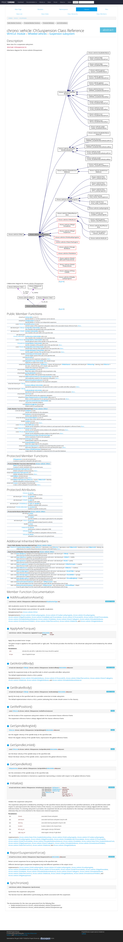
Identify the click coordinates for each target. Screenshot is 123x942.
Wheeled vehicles (37, 33)
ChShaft (22, 331)
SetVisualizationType (31, 435)
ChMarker (68, 568)
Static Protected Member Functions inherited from (31, 552)
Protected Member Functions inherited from (29, 464)
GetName (28, 411)
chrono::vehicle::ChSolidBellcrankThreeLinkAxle (47, 617)
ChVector (21, 324)
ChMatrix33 (21, 428)
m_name (30, 513)
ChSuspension (23, 18)
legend (61, 281)
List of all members (62, 23)
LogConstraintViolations (32, 401)
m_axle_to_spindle (33, 503)
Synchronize (29, 357)
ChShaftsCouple (70, 564)
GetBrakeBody (29, 390)
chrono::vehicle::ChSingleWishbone (92, 621)
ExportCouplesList (22, 564)
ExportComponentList (32, 446)
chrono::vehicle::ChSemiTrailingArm (68, 619)
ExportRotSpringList (22, 575)
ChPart (15, 465)
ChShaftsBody (23, 503)
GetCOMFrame (29, 425)
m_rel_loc (31, 493)
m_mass (30, 524)
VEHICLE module (16, 33)
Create (15, 483)
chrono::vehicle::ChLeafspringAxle (84, 615)
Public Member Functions (14, 23)
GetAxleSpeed (29, 354)
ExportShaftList (21, 557)
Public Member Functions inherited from (28, 409)
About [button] (62, 2)
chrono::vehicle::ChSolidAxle (47, 619)
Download (21, 2)
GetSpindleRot (29, 343)
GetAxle (27, 331)
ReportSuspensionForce (32, 397)
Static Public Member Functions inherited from (30, 545)
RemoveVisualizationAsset (24, 585)
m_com (30, 531)
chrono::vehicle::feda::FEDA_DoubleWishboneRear (35, 837)
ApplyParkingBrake (31, 404)
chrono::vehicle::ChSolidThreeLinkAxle (96, 617)
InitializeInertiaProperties (21, 469)
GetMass (28, 421)
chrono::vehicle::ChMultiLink (68, 621)
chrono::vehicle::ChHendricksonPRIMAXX (21, 621)
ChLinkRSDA (70, 575)
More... (80, 326)
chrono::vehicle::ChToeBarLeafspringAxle (59, 615)
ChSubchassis (66, 364)
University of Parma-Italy (20, 935)
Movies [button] (41, 2)
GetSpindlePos (29, 340)
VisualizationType (46, 376)
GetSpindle (28, 328)
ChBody (22, 328)
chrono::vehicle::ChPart (40, 409)
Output (27, 449)
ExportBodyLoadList (22, 578)
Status (69, 2)
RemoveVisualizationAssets (33, 380)
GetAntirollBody (30, 385)
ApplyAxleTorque (30, 361)
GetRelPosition (29, 324)
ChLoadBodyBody (72, 578)
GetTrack (28, 394)
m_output (31, 517)
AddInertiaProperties (19, 479)
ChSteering (90, 364)
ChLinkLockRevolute (18, 336)
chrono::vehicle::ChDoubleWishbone (91, 619)
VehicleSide (36, 328)
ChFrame (21, 425)
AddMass (16, 476)
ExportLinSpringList (22, 571)
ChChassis (44, 364)
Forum (55, 2)
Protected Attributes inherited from (26, 511)
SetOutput (28, 439)
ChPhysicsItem (47, 582)
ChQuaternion (21, 343)
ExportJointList (21, 561)
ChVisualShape (69, 585)
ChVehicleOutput (35, 449)
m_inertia (31, 527)
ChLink (66, 561)
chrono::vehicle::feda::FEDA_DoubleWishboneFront (97, 841)
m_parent (31, 520)
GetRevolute (29, 336)
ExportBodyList (21, 553)
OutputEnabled (30, 442)
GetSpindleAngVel (30, 350)
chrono (10, 18)
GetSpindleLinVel (30, 347)
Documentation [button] (31, 2)
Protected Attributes (48, 23)
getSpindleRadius (30, 369)
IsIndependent (29, 321)
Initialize (28, 364)
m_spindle (31, 496)
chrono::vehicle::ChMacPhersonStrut (47, 621)
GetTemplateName (31, 418)
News (49, 2)
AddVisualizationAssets (32, 376)
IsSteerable (28, 317)
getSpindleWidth (30, 373)
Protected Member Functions (32, 23)
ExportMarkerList (21, 568)
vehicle (16, 18)
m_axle (30, 500)
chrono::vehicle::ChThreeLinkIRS (72, 617)
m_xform (30, 534)
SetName (28, 414)
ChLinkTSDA (70, 571)
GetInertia (28, 428)
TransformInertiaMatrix (23, 547)
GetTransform (29, 432)
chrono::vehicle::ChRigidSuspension (19, 843)
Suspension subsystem (62, 33)
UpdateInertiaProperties (21, 472)
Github (84, 934)
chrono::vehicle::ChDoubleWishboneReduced (22, 619)
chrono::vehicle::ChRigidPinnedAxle (19, 617)
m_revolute (31, 507)
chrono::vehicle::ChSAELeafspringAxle (33, 615)
